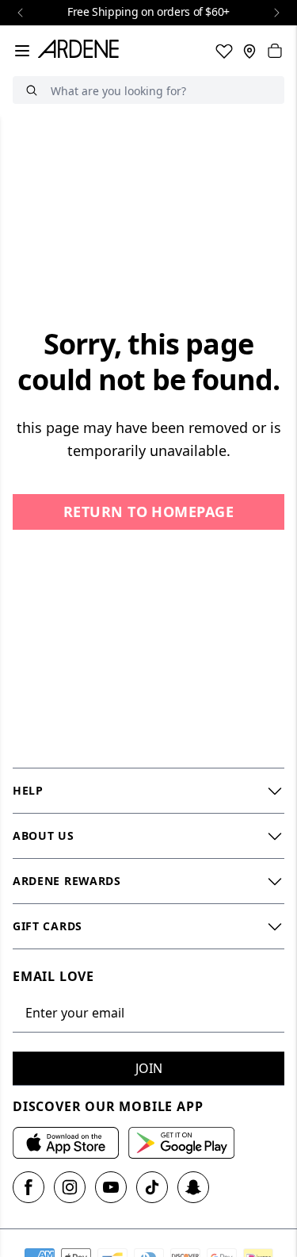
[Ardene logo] (81, 51)
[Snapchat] (193, 1187)
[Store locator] (249, 50)
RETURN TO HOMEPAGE (148, 511)
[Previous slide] (20, 12)
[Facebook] (28, 1187)
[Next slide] (276, 12)
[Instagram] (70, 1187)
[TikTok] (152, 1187)
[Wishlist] (224, 50)
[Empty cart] (274, 50)
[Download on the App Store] (66, 1143)
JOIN (148, 1068)
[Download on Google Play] (181, 1143)
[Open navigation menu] (22, 50)
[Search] (32, 90)
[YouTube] (111, 1187)
